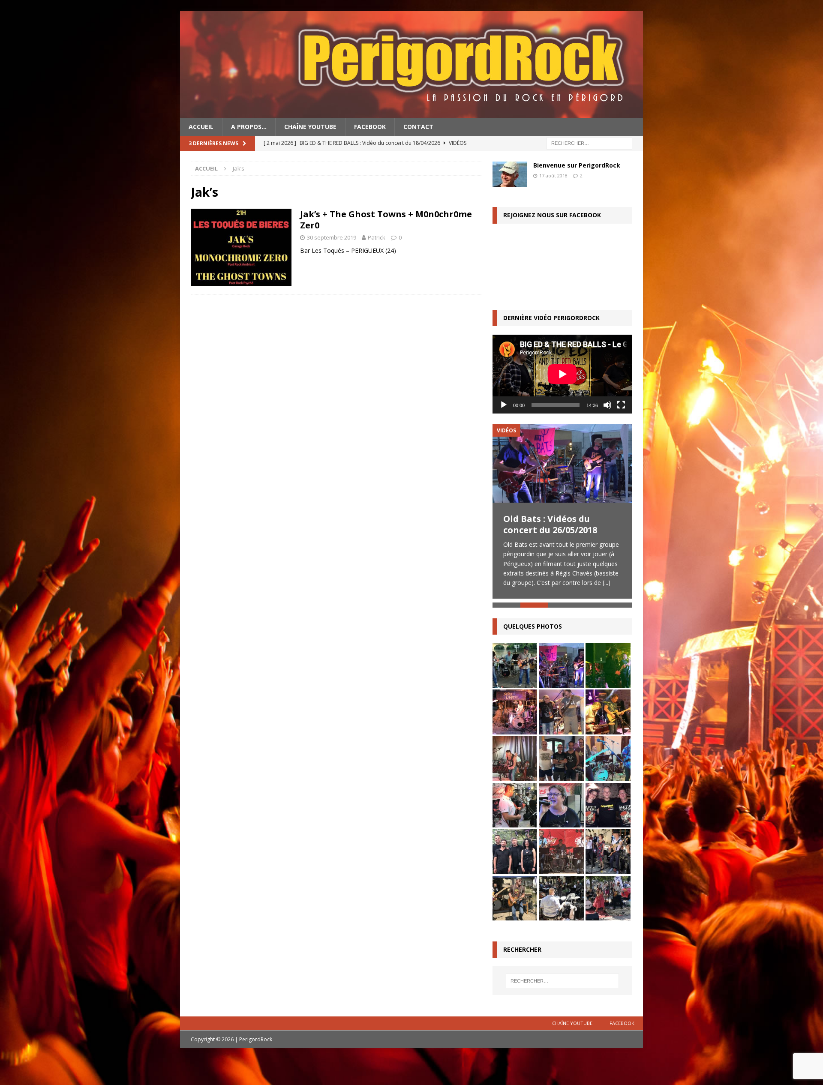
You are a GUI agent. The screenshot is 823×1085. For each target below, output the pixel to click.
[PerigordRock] (411, 113)
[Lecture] (503, 405)
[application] (562, 374)
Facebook (370, 127)
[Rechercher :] (589, 143)
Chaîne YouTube (310, 127)
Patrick (376, 237)
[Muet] (607, 405)
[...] (606, 582)
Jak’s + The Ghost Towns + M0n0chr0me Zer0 (386, 219)
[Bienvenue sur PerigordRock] (510, 174)
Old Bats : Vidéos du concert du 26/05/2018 (550, 524)
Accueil (201, 127)
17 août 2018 (553, 175)
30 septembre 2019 (331, 237)
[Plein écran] (621, 405)
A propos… (249, 127)
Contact (418, 127)
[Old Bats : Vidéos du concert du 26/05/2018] (562, 463)
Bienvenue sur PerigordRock (576, 165)
